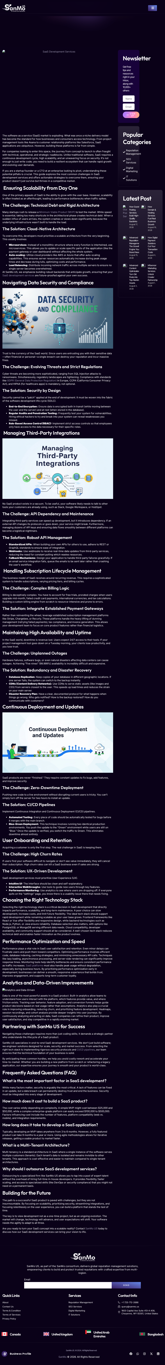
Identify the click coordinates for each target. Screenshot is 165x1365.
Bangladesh (155, 1334)
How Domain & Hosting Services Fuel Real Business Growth (152, 215)
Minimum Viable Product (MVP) (57, 212)
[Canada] (4, 1334)
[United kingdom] (46, 1334)
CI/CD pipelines (86, 1049)
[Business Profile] (4, 1354)
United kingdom (62, 1334)
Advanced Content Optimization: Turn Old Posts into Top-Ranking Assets (134, 274)
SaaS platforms (34, 965)
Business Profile (20, 1354)
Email (27, 1279)
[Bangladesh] (142, 1334)
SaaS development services (18, 275)
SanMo (62, 1356)
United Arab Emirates (101, 1334)
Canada (15, 1334)
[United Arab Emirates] (88, 1332)
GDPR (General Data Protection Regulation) (32, 380)
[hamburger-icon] (152, 8)
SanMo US (91, 1228)
